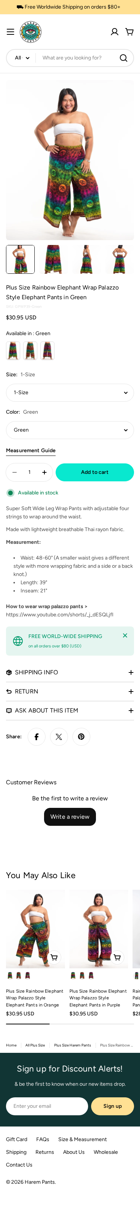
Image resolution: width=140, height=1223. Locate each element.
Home (11, 1045)
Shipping (16, 1152)
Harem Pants (40, 1182)
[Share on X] (59, 737)
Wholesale (106, 1152)
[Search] (123, 57)
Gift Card (16, 1139)
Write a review (70, 816)
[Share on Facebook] (37, 737)
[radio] (13, 350)
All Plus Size (35, 1045)
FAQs (42, 1139)
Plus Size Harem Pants (72, 1045)
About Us (74, 1152)
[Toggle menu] (10, 31)
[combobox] (70, 58)
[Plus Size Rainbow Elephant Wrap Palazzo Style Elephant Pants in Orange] (35, 929)
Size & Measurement (82, 1139)
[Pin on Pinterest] (81, 737)
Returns (44, 1152)
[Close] (125, 635)
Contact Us (19, 1165)
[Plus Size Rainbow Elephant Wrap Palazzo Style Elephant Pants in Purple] (98, 929)
